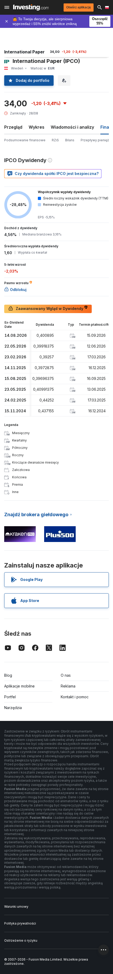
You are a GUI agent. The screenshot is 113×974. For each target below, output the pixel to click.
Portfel (10, 697)
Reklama (68, 686)
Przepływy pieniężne (97, 140)
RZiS (55, 140)
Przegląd (13, 127)
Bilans (69, 140)
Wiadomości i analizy (72, 127)
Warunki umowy (16, 906)
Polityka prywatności (20, 923)
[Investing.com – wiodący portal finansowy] (31, 7)
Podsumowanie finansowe (24, 140)
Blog (8, 675)
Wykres (36, 127)
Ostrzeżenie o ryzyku (20, 940)
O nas (66, 675)
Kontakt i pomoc (75, 697)
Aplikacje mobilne (19, 686)
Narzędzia (13, 707)
